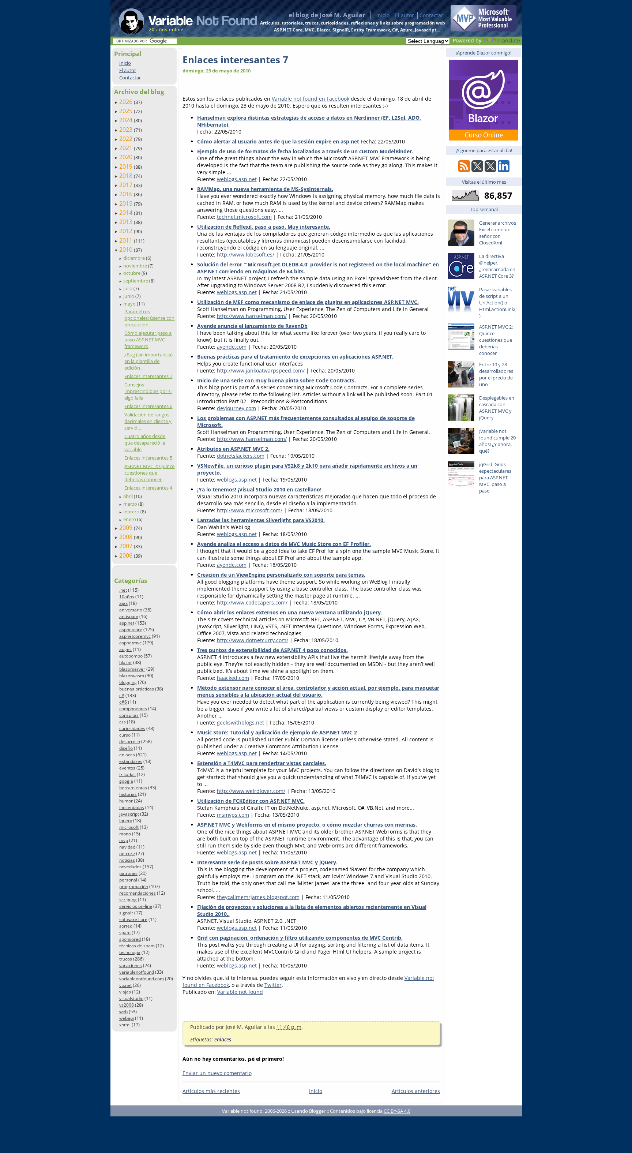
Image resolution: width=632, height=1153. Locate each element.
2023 (126, 130)
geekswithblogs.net (240, 722)
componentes (133, 708)
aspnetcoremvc (135, 636)
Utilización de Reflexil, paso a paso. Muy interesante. (263, 226)
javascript (129, 814)
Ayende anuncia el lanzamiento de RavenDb (252, 325)
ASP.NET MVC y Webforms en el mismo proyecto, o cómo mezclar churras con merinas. (307, 824)
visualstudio (131, 998)
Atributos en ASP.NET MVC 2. (233, 448)
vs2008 (126, 1005)
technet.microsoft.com (244, 216)
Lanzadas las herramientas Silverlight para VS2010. (261, 520)
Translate (508, 40)
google (126, 781)
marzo (130, 504)
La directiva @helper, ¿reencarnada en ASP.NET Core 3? (497, 266)
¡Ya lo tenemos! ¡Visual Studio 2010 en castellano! (259, 489)
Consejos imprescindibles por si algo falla (148, 391)
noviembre (135, 265)
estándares (130, 761)
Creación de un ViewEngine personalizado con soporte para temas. (281, 574)
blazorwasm (131, 675)
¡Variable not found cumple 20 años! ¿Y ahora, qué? (497, 441)
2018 (126, 176)
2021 (126, 148)
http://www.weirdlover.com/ (251, 790)
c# (121, 695)
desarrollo (129, 741)
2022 (126, 139)
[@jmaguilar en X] (477, 169)
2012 (126, 231)
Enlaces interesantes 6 (148, 406)
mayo (130, 303)
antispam (128, 616)
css (122, 722)
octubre (132, 273)
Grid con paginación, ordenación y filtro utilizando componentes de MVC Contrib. (300, 937)
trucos (125, 959)
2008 (126, 537)
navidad (127, 847)
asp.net (126, 623)
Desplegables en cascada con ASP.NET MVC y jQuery (496, 407)
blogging (128, 682)
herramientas (133, 787)
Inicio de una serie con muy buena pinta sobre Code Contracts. (276, 380)
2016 (126, 194)
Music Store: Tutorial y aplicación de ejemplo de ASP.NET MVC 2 (277, 732)
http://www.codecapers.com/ (252, 602)
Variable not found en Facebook (310, 98)
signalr (126, 913)
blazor (125, 662)
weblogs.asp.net (237, 179)
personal (128, 880)
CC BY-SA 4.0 (397, 1111)
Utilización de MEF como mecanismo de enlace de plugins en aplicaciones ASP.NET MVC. (308, 302)
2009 (126, 528)
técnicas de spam (137, 945)
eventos (127, 768)
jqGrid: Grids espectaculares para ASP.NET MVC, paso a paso (495, 477)
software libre (133, 919)
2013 (126, 222)
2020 (126, 157)
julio (128, 288)
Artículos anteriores (416, 1091)
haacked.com (233, 677)
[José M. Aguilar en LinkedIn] (503, 169)
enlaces (127, 754)
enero (130, 519)
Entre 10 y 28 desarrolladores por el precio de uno (496, 374)
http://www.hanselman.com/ (252, 315)
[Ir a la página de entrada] (181, 18)
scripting (128, 899)
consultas (129, 715)
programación (133, 886)
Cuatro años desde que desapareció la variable (144, 443)
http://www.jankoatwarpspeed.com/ (261, 370)
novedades (130, 866)
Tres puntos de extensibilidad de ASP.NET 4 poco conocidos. (272, 650)
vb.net (125, 985)
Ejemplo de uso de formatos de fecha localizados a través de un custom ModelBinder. (305, 151)
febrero (131, 511)
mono (125, 833)
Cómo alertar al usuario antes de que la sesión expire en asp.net (278, 141)
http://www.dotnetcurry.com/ (252, 640)
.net (123, 590)
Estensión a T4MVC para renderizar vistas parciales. (261, 763)
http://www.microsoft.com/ (249, 510)
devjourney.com (236, 408)
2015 (126, 203)
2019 (126, 166)
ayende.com (232, 346)
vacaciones (130, 965)
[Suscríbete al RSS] (464, 169)
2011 (126, 240)
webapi (126, 1018)
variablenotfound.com (141, 978)
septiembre (136, 280)
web (123, 1011)
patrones (128, 873)
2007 (126, 546)
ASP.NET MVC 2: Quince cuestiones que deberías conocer (149, 473)
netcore (127, 853)
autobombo (131, 656)
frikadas (127, 774)
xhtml (125, 1024)
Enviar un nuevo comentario (217, 1073)
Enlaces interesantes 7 (148, 376)
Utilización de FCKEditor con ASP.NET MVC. (251, 800)
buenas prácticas (136, 689)
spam (125, 932)
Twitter (273, 984)
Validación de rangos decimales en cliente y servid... (148, 421)
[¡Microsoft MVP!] (483, 29)
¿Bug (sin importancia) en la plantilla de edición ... (148, 361)
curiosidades (132, 728)
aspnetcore (130, 629)
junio (129, 296)
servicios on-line (135, 906)
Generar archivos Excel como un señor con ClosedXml (497, 233)
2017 (126, 185)
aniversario (130, 610)
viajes (125, 992)
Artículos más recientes (211, 1091)
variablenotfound (136, 972)
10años (126, 596)
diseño (126, 748)
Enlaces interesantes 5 (148, 457)
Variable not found (240, 991)
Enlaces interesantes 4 (148, 487)
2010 (126, 250)
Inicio (383, 15)
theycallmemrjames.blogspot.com (258, 897)
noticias (127, 860)
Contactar (431, 15)
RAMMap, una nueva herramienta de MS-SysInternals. (265, 189)
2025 (126, 111)
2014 (126, 213)
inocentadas (131, 807)
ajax (123, 603)
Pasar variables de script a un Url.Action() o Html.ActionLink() (497, 302)
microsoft (129, 827)
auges (125, 649)
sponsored (130, 939)
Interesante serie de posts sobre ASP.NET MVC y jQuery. (267, 862)
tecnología (129, 952)
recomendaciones (137, 893)
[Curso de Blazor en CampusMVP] (483, 138)
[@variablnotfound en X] (490, 169)
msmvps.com (233, 814)
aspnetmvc (130, 642)
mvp (123, 840)
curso (125, 735)
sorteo (125, 926)
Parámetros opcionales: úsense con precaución (149, 318)
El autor (404, 15)
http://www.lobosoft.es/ (245, 254)
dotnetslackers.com (240, 455)
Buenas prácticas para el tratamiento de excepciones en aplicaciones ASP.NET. (295, 356)
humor (126, 801)
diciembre (134, 258)
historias (128, 794)
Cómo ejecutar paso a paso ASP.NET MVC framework (148, 339)
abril (128, 496)
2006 (126, 555)
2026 (126, 102)
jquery (125, 820)
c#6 (123, 702)
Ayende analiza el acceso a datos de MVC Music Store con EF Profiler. (284, 543)
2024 (126, 120)
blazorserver (132, 669)
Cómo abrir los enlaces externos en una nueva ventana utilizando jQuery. (289, 612)
